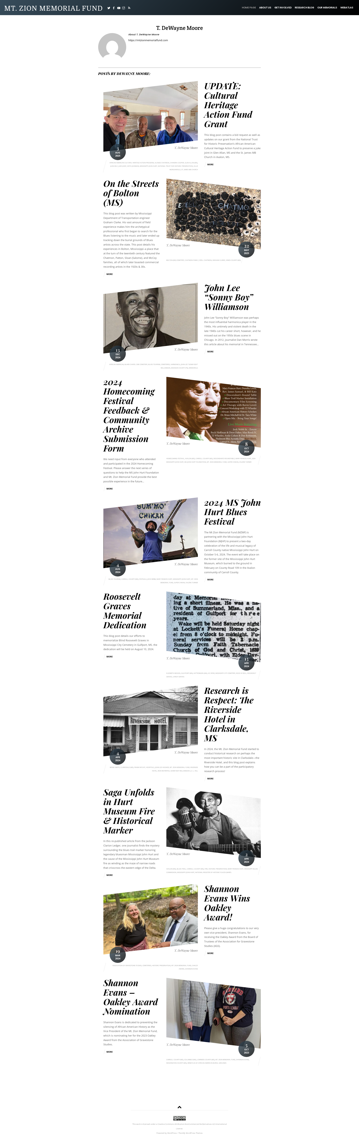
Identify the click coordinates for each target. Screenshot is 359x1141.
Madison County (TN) (179, 368)
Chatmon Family (191, 260)
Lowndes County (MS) (206, 1060)
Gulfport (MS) (187, 673)
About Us (265, 7)
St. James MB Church (189, 169)
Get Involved (283, 7)
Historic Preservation (218, 869)
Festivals (143, 579)
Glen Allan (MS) (191, 163)
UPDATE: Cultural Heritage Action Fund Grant (228, 104)
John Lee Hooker (162, 767)
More (210, 164)
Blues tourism (154, 364)
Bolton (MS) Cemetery (175, 260)
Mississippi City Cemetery (225, 673)
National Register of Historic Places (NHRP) (213, 872)
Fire (206, 869)
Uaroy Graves (178, 677)
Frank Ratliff (139, 767)
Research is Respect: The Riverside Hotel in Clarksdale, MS (229, 713)
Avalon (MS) (190, 458)
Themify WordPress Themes (190, 1133)
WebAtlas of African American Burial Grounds (206, 1063)
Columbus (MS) (190, 1060)
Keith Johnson (133, 166)
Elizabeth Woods (173, 673)
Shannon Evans (191, 969)
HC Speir (211, 673)
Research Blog (304, 7)
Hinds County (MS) (233, 260)
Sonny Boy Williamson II (180, 771)
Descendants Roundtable (224, 458)
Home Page (249, 7)
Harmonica (175, 364)
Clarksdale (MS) (126, 767)
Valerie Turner (245, 462)
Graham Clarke (218, 260)
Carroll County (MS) (204, 458)
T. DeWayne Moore (186, 148)
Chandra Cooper (177, 163)
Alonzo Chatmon (162, 163)
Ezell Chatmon (205, 260)
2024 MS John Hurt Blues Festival (232, 511)
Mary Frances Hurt (243, 458)
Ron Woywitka (164, 771)
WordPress (172, 1133)
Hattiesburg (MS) (200, 673)
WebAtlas (346, 7)
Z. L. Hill (194, 771)
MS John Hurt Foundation (195, 462)
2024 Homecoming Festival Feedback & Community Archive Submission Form (129, 415)
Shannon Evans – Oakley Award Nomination (130, 997)
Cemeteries (165, 364)
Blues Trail (181, 869)
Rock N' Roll (241, 673)
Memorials (193, 368)
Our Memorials (327, 7)
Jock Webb (151, 579)
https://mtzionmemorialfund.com (148, 40)
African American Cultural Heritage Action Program (132, 163)
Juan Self (114, 166)
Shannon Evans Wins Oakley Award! (227, 903)
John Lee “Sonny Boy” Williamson (228, 297)
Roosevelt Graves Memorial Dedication (124, 610)
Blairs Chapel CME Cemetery (136, 364)
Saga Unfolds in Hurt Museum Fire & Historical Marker (129, 811)
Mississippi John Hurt (148, 166)
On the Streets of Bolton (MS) (131, 192)
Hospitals (150, 767)
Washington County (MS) (176, 1063)
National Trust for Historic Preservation (175, 166)
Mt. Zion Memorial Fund (217, 462)
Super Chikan (233, 462)
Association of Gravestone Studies (127, 965)
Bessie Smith (115, 767)
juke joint (122, 166)
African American (116, 364)
